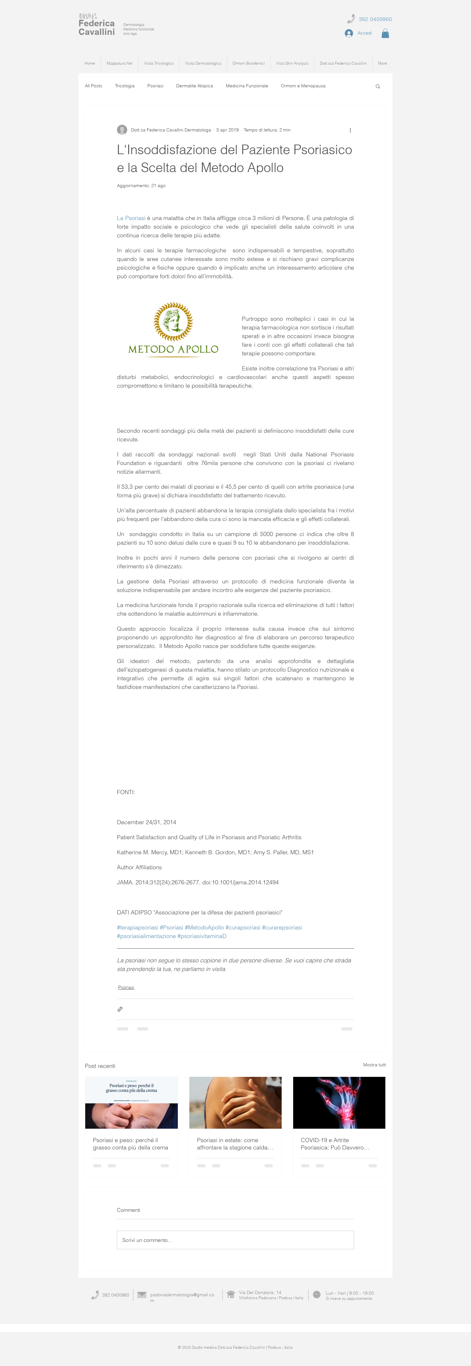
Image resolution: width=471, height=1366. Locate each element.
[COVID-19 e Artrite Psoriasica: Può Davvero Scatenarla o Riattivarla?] (339, 1103)
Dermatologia (133, 24)
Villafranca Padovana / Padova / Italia (271, 1297)
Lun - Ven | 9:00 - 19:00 (350, 1293)
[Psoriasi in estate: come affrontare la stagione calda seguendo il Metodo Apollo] (235, 1103)
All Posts (93, 86)
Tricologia (125, 86)
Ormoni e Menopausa (303, 86)
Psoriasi (155, 86)
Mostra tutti (374, 1065)
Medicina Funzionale (247, 86)
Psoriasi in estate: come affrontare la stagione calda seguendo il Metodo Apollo (232, 1143)
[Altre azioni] (350, 130)
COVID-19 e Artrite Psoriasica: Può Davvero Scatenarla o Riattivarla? (332, 1143)
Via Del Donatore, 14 (260, 1292)
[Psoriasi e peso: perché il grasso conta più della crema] (131, 1103)
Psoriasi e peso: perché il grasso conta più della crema (130, 1143)
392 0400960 (115, 1295)
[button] (385, 33)
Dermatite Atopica (194, 86)
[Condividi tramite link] (120, 1009)
